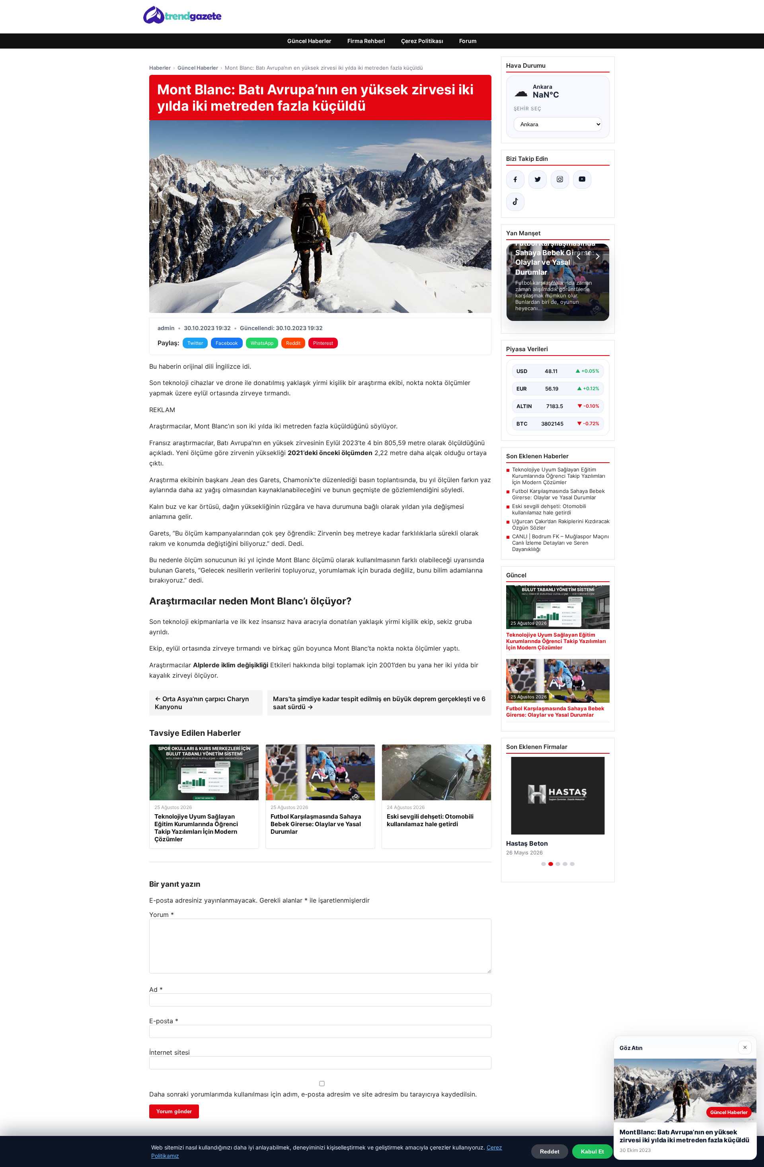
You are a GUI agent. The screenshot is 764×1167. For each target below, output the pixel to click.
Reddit (293, 343)
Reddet (549, 1151)
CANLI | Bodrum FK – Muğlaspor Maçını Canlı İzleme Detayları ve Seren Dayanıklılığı (560, 542)
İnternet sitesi (169, 1052)
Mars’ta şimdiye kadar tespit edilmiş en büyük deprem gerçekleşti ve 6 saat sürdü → (379, 703)
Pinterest (323, 343)
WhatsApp (262, 343)
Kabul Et (592, 1151)
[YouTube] (582, 179)
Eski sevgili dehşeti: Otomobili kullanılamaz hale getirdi (549, 509)
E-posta (163, 1021)
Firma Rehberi (366, 40)
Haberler (160, 68)
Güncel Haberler (309, 40)
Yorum (161, 915)
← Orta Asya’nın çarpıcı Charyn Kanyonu (202, 703)
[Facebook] (515, 179)
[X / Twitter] (537, 179)
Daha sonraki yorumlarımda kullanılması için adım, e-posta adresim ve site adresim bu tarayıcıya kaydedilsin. (313, 1094)
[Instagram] (560, 179)
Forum (468, 40)
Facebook (227, 343)
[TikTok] (515, 202)
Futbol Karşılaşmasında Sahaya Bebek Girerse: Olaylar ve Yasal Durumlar (558, 494)
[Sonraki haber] (596, 256)
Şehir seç (528, 108)
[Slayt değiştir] (543, 864)
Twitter (195, 343)
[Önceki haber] (580, 256)
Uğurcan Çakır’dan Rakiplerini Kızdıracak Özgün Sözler (561, 524)
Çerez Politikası (422, 40)
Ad (156, 989)
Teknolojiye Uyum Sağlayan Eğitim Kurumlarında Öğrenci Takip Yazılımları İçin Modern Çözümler (558, 475)
